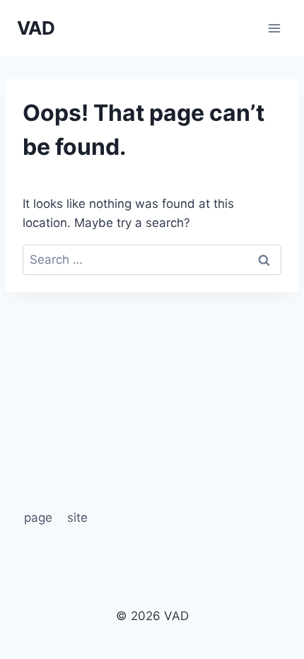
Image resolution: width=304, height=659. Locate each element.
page (38, 518)
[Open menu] (274, 28)
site (77, 518)
